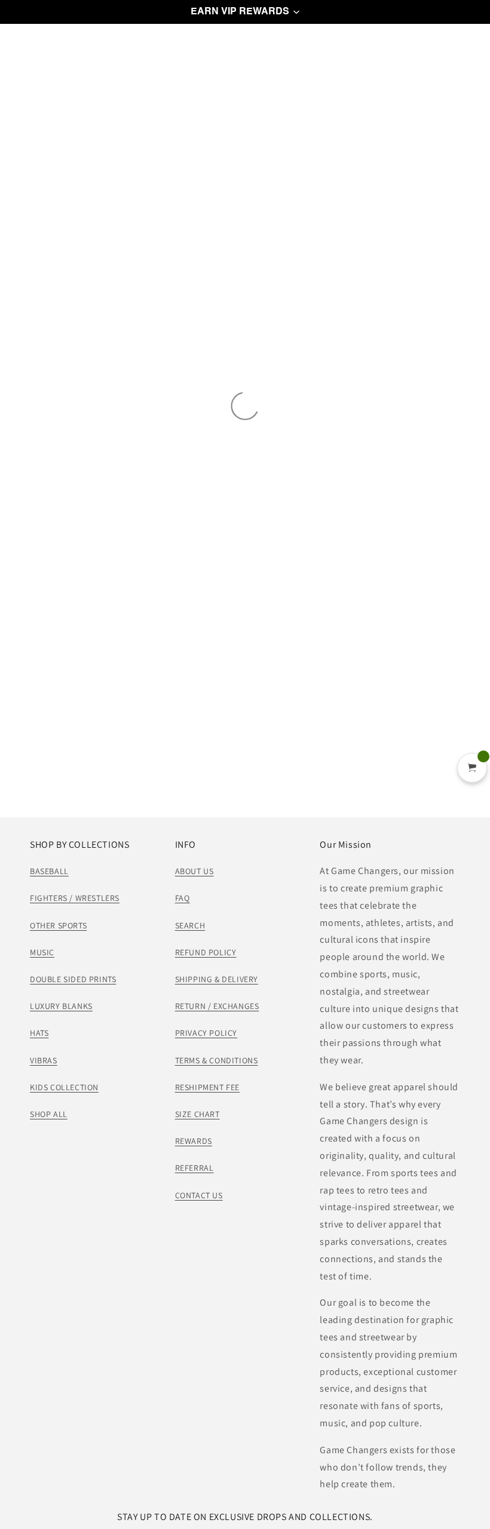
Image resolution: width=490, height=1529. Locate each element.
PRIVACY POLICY (206, 1032)
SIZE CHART (197, 1114)
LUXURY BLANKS (61, 1006)
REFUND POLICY (206, 952)
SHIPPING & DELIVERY (216, 979)
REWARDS (193, 1141)
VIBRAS (43, 1060)
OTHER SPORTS (58, 925)
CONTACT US (199, 1195)
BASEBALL (49, 871)
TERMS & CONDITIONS (216, 1060)
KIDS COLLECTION (64, 1087)
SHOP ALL (49, 1114)
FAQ (182, 898)
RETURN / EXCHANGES (217, 1006)
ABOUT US (194, 871)
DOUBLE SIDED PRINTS (73, 979)
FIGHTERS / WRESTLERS (75, 898)
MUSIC (42, 952)
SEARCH (190, 925)
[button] (245, 12)
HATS (39, 1032)
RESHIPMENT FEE (207, 1087)
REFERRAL (194, 1167)
